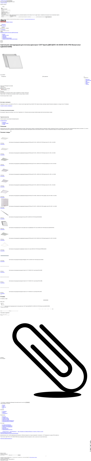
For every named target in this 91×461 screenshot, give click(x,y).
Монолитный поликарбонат (7, 425)
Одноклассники (3, 433)
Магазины (4, 416)
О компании (4, 411)
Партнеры (4, 32)
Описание (4, 122)
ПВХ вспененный (5, 428)
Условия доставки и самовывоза (6, 105)
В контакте (2, 432)
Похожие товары (5, 123)
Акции (1, 32)
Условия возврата (3, 120)
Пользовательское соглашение (8, 421)
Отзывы (3, 124)
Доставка (11, 32)
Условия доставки (5, 418)
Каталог (3, 405)
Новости (3, 412)
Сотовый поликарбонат (6, 424)
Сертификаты (4, 413)
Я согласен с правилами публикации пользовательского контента (13, 402)
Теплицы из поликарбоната (7, 426)
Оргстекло (4, 427)
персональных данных (33, 457)
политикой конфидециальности (30, 19)
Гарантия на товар (5, 419)
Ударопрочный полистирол (7, 429)
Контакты (8, 32)
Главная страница (9, 22)
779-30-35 (3, 0)
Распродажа (15, 32)
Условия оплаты (5, 417)
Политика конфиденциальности (8, 420)
